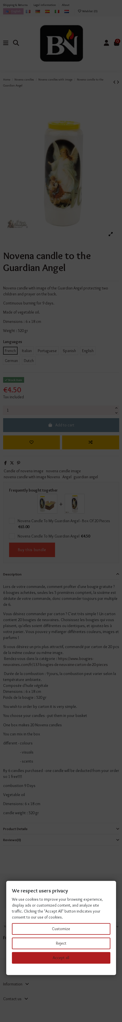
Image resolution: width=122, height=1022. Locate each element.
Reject (61, 943)
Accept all (61, 957)
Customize (61, 928)
